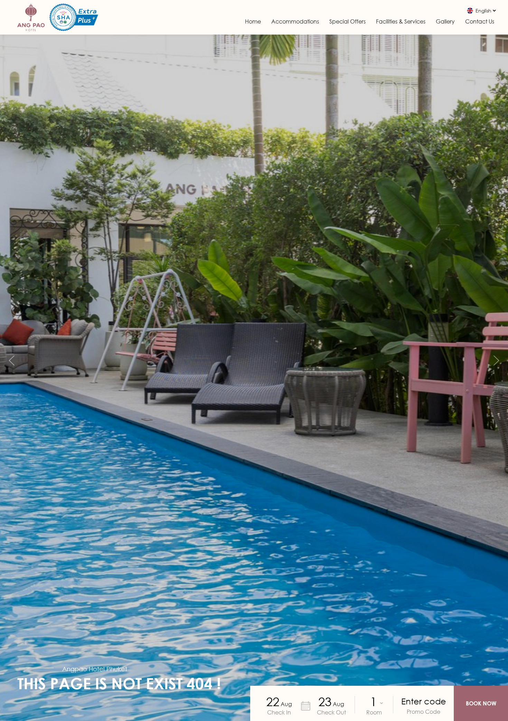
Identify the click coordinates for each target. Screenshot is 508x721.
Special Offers (347, 21)
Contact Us (479, 21)
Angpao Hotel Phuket (94, 669)
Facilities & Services (400, 21)
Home (253, 21)
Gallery (445, 21)
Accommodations (295, 21)
